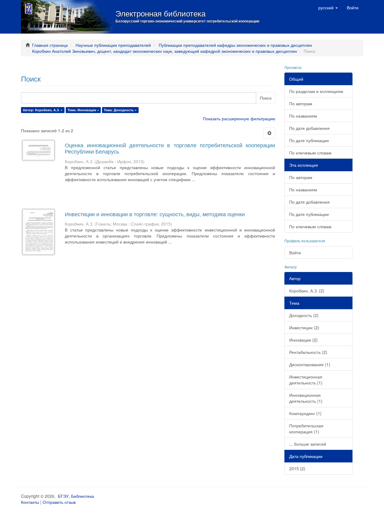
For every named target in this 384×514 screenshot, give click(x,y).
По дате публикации (309, 140)
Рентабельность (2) (308, 352)
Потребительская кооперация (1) (306, 429)
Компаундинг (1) (305, 413)
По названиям (303, 116)
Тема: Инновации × (83, 110)
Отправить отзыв (59, 502)
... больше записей (307, 444)
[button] (328, 7)
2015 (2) (297, 468)
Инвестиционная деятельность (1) (305, 380)
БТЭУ (63, 496)
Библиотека (82, 496)
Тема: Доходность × (120, 110)
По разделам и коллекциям (316, 91)
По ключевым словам (310, 153)
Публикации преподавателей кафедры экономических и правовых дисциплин (235, 45)
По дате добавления (309, 128)
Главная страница (50, 45)
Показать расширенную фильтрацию (239, 118)
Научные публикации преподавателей (113, 45)
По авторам (300, 103)
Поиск (266, 98)
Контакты (30, 502)
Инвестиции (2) (304, 327)
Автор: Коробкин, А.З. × (42, 110)
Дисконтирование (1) (309, 364)
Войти (295, 253)
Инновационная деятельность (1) (305, 398)
